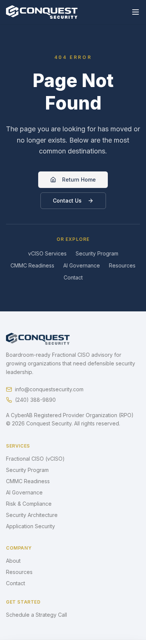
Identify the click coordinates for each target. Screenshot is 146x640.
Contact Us (67, 200)
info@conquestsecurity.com (49, 389)
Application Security (30, 526)
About (13, 560)
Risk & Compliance (29, 503)
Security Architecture (32, 515)
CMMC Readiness (32, 265)
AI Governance (81, 265)
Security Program (97, 253)
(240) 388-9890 (35, 400)
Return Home (79, 179)
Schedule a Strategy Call (36, 614)
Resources (122, 265)
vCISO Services (47, 253)
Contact (73, 277)
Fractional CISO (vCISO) (35, 458)
